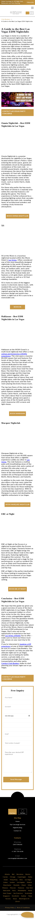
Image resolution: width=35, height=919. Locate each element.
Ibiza (21, 879)
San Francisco (18, 893)
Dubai (6, 879)
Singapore (6, 896)
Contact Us (17, 830)
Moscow (13, 888)
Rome (30, 890)
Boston (27, 874)
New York (29, 888)
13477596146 (17, 844)
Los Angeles (21, 882)
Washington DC (24, 898)
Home (17, 821)
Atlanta (7, 874)
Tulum (15, 898)
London (12, 882)
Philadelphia (22, 890)
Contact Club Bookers (10, 663)
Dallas (30, 877)
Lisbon (5, 882)
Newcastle (6, 890)
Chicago (12, 877)
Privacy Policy (10, 907)
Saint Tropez (7, 893)
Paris (14, 890)
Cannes (5, 877)
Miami (24, 885)
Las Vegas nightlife (13, 636)
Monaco (5, 888)
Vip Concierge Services (17, 824)
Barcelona (20, 874)
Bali (13, 874)
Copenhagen (22, 877)
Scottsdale (28, 893)
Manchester (7, 885)
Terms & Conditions (23, 907)
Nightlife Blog (17, 827)
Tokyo (30, 896)
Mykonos (21, 888)
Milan (30, 885)
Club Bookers (5, 19)
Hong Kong (13, 879)
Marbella (16, 885)
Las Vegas (13, 260)
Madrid (29, 882)
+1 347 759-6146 (17, 851)
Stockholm (15, 896)
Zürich (17, 901)
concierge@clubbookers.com (17, 858)
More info (30, 2)
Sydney (23, 896)
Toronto (8, 898)
